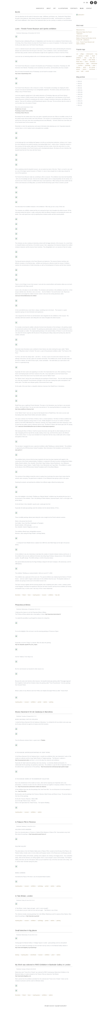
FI (84, 2)
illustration (17, 595)
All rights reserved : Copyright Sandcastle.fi (55, 1005)
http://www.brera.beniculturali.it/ (53, 614)
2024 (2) (80, 81)
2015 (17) (80, 101)
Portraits (73, 8)
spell (82, 71)
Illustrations (63, 8)
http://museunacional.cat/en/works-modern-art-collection (32, 786)
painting (51, 702)
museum (44, 595)
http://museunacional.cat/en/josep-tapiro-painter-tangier (54, 766)
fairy (85, 57)
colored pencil (89, 54)
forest (29, 595)
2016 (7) (80, 98)
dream (87, 55)
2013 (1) (80, 105)
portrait (39, 702)
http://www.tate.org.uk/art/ (32, 916)
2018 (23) (80, 94)
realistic (45, 702)
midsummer (94, 63)
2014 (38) (80, 103)
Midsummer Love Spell (82, 36)
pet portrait (92, 67)
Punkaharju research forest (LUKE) (24, 111)
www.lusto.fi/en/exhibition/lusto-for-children (26, 295)
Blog (82, 8)
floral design (92, 59)
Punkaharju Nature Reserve (22, 112)
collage (82, 54)
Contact (89, 8)
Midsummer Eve (80, 30)
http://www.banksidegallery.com (23, 976)
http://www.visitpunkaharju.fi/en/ (23, 73)
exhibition (50, 595)
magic (87, 63)
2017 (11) (80, 96)
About (49, 8)
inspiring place (36, 595)
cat (77, 54)
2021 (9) (80, 88)
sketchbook (33, 954)
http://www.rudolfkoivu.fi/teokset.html (24, 409)
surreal (87, 71)
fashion (78, 59)
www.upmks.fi (18, 450)
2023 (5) (80, 83)
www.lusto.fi (69, 56)
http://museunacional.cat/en (22, 760)
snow (77, 71)
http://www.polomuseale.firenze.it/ (37, 834)
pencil (53, 954)
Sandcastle (40, 8)
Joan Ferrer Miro (22, 791)
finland (24, 595)
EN (87, 2)
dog (96, 54)
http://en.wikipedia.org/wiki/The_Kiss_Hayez (26, 644)
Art (54, 8)
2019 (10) (80, 92)
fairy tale (57, 595)
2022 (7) (80, 85)
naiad (94, 65)
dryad (93, 55)
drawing (17, 954)
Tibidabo (43, 740)
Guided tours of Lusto (20, 109)
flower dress (79, 61)
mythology (40, 886)
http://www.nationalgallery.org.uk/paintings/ (26, 947)
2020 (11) (80, 90)
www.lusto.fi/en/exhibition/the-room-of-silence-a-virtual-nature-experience (36, 426)
